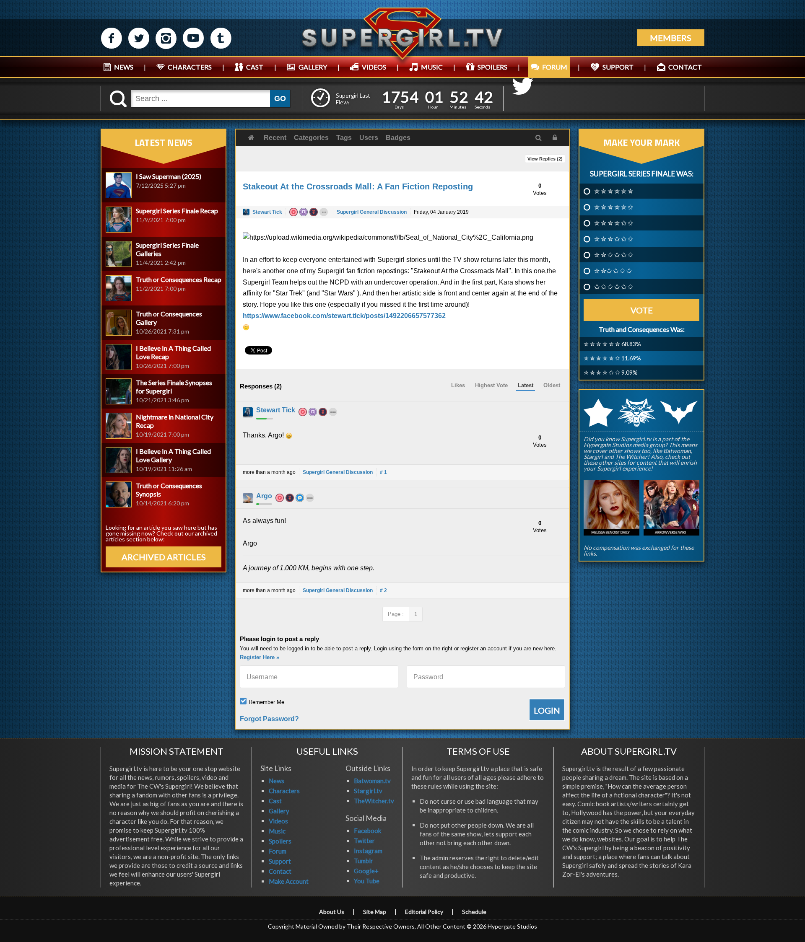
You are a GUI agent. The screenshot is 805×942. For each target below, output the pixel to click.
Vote (642, 310)
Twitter (364, 840)
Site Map (374, 911)
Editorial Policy (424, 911)
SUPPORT (618, 67)
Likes (458, 385)
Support (280, 861)
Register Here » (259, 657)
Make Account (289, 881)
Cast (275, 801)
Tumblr (363, 860)
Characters (284, 790)
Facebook (367, 830)
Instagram (368, 850)
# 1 (383, 472)
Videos (278, 821)
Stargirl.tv (368, 790)
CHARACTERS (190, 67)
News (276, 780)
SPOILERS (492, 67)
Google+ (366, 871)
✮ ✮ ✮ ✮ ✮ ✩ (613, 207)
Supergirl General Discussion (372, 212)
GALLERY (313, 67)
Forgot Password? (269, 718)
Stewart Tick (267, 212)
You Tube (366, 881)
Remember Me (266, 702)
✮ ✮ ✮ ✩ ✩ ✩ (613, 239)
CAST (254, 67)
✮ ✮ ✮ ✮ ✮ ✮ (613, 191)
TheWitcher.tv (374, 801)
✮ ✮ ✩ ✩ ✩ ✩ (613, 254)
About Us (331, 911)
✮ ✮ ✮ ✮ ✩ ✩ (613, 223)
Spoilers (280, 841)
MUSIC (432, 67)
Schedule (474, 911)
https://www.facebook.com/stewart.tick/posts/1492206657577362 (344, 315)
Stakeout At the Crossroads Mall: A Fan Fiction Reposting (358, 186)
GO (280, 98)
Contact (280, 871)
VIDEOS (374, 67)
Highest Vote (491, 385)
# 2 (383, 590)
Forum (277, 851)
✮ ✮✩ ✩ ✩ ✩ (613, 270)
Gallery (279, 811)
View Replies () (545, 158)
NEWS (123, 67)
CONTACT (685, 67)
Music (277, 831)
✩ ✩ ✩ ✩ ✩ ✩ (613, 286)
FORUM (554, 67)
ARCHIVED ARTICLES (164, 557)
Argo (264, 495)
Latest (525, 385)
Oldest (551, 385)
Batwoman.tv (372, 780)
